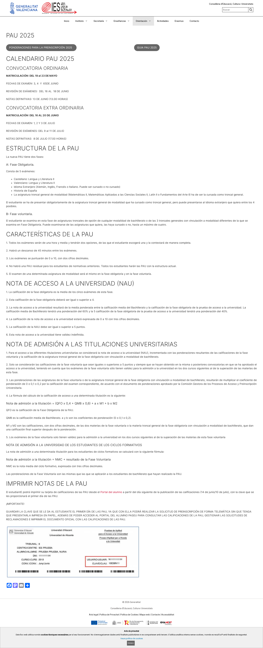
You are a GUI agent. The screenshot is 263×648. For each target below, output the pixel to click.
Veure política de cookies (131, 638)
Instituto (79, 21)
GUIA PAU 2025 (147, 47)
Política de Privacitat (109, 614)
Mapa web (145, 614)
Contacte (155, 614)
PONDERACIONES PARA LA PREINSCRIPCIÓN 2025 (41, 47)
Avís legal (93, 614)
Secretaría (99, 21)
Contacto (194, 21)
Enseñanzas (120, 21)
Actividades (163, 21)
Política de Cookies (129, 614)
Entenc (131, 643)
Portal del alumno (111, 492)
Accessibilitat (167, 614)
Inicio (66, 21)
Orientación (141, 21)
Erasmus (179, 21)
